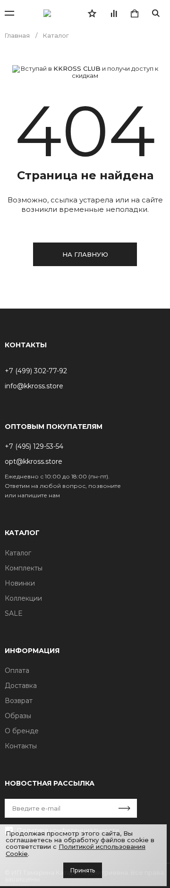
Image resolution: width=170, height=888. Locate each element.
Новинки (20, 583)
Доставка (21, 685)
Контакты (21, 746)
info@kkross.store (34, 386)
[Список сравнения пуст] (113, 13)
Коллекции (23, 598)
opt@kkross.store (33, 461)
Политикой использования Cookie (75, 850)
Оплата (17, 670)
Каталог (18, 553)
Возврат (19, 700)
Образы (18, 716)
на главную (85, 254)
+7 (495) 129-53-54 (34, 446)
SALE (14, 613)
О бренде (22, 731)
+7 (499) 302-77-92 (36, 371)
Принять (82, 870)
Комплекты (23, 568)
